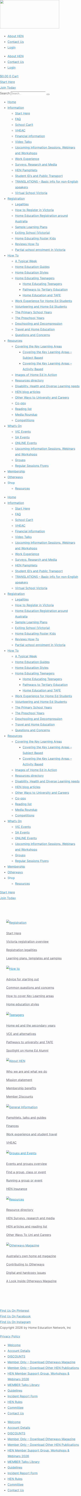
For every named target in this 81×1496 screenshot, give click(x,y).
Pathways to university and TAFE (29, 1042)
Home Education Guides (32, 267)
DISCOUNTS (16, 1356)
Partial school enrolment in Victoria (40, 250)
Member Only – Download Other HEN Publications (43, 1368)
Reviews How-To (27, 244)
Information (16, 107)
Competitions (24, 420)
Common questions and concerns (30, 987)
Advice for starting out (22, 979)
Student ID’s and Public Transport (39, 176)
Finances (12, 1126)
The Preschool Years (29, 318)
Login (11, 47)
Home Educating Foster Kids (35, 238)
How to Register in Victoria (34, 210)
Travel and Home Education (35, 329)
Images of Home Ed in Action (36, 375)
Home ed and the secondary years (30, 1025)
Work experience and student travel (31, 1134)
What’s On (15, 426)
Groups (20, 460)
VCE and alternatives (21, 1034)
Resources (15, 341)
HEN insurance (16, 1189)
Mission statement (19, 1080)
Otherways (15, 477)
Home (12, 102)
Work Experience (27, 159)
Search (5, 93)
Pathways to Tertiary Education (45, 289)
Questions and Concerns (32, 335)
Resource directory (19, 1210)
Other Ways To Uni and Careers (28, 1235)
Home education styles (22, 1004)
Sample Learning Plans (31, 227)
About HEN (16, 36)
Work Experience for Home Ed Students (43, 301)
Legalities (22, 204)
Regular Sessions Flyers (32, 466)
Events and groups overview (26, 1164)
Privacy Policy (10, 1336)
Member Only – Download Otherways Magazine (41, 1362)
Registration (16, 198)
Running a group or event (24, 1180)
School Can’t (24, 125)
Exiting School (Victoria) (32, 233)
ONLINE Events (26, 443)
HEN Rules (15, 1402)
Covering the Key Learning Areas (38, 346)
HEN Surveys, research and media (30, 1218)
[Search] (48, 94)
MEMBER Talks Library (24, 1385)
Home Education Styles (31, 272)
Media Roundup (26, 414)
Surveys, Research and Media (36, 164)
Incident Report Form (23, 1396)
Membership (16, 471)
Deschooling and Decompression (38, 323)
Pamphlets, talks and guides (26, 1117)
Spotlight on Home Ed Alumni (27, 1050)
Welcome (14, 1345)
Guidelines (15, 1390)
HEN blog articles (27, 392)
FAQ (18, 119)
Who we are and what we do (26, 1071)
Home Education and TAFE (42, 295)
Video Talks (23, 142)
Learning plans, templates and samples (34, 958)
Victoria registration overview (27, 941)
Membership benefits (21, 1088)
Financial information (30, 136)
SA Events (22, 437)
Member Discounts (19, 1096)
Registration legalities (21, 950)
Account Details (19, 1351)
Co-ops (20, 403)
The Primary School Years (33, 312)
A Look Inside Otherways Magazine (31, 1281)
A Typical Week (26, 261)
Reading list (23, 409)
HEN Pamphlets (26, 170)
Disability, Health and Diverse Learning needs (47, 386)
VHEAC (20, 130)
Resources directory (29, 380)
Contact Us (16, 42)
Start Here (22, 113)
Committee (15, 1407)
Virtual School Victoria (31, 193)
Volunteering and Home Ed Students (41, 306)
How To (13, 255)
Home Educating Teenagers (34, 278)
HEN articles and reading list (26, 1226)
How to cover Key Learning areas (30, 996)
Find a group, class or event (26, 1172)
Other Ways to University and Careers (42, 397)
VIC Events (23, 431)
